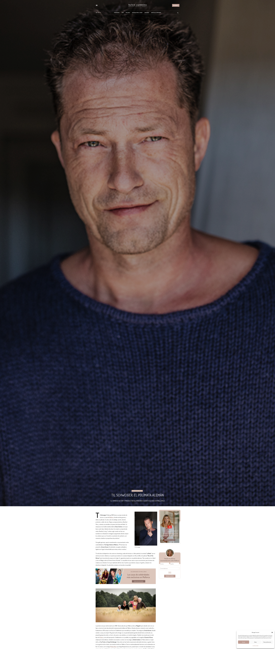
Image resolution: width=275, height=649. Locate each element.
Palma (101, 637)
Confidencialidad (255, 645)
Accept (243, 642)
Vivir (123, 12)
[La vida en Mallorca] (137, 5)
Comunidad (147, 12)
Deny (255, 642)
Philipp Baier (113, 646)
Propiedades (117, 12)
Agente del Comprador (156, 12)
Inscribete (175, 5)
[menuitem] (96, 12)
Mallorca (128, 12)
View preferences (267, 642)
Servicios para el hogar (137, 12)
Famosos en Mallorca (137, 491)
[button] (272, 632)
